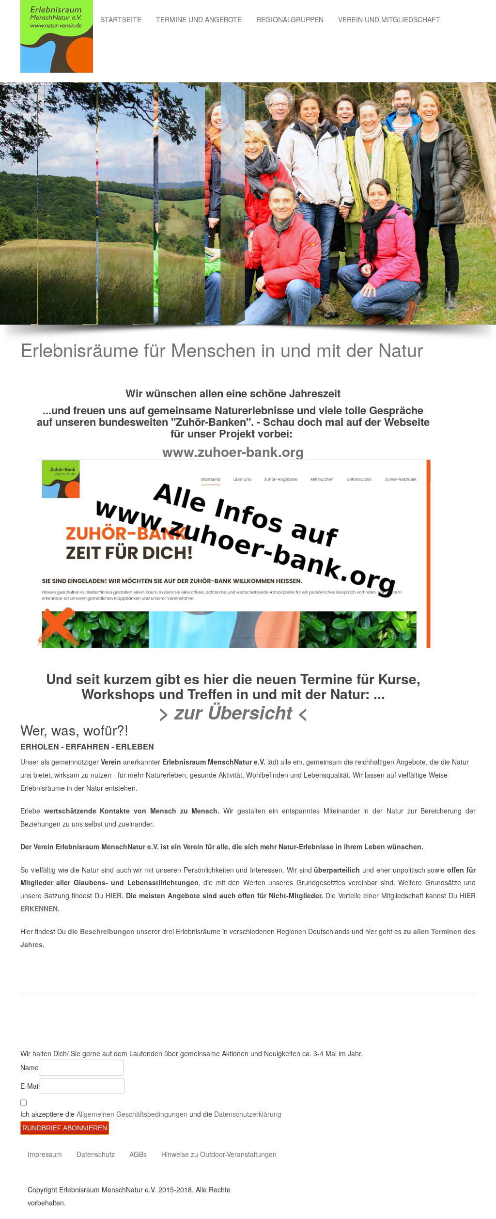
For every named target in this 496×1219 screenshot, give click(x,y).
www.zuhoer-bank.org (233, 451)
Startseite (120, 19)
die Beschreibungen (100, 931)
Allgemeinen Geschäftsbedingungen (133, 1114)
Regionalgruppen (290, 19)
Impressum (45, 1154)
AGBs (138, 1154)
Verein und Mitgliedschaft (389, 19)
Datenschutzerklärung (247, 1114)
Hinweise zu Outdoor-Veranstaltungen (219, 1154)
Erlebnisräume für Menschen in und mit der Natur (221, 349)
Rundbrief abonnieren (64, 1128)
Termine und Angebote (199, 19)
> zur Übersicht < (233, 712)
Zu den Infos (83, 227)
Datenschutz (96, 1154)
